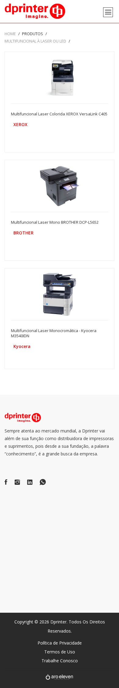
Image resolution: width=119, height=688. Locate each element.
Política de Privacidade (60, 643)
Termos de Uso (59, 652)
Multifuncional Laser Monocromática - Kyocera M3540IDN (53, 333)
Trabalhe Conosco (59, 661)
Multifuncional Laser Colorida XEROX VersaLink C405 (59, 114)
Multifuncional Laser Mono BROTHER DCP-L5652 (55, 222)
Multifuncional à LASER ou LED (35, 41)
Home (10, 33)
